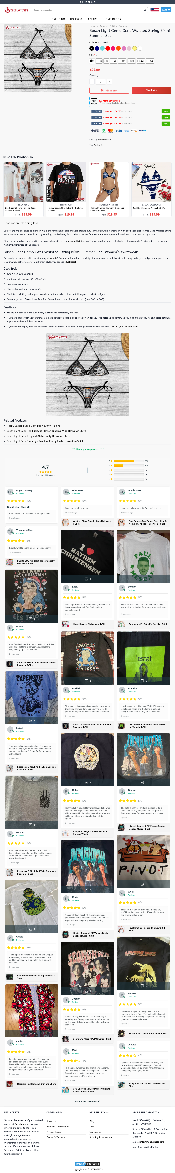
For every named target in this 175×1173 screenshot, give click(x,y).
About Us (51, 1121)
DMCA (92, 1126)
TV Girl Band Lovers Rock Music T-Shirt (148, 1033)
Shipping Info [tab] (29, 223)
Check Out (151, 90)
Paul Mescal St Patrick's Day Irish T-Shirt (148, 624)
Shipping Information (100, 1137)
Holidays (76, 19)
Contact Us (95, 1132)
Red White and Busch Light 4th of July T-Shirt (65, 209)
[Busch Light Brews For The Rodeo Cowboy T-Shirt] (24, 182)
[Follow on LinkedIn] (94, 2)
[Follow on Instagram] (83, 2)
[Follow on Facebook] (80, 2)
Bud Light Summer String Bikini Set (149, 208)
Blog (91, 1121)
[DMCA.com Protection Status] (87, 1163)
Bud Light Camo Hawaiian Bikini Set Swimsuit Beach (107, 209)
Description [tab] (11, 223)
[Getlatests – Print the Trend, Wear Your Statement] (16, 9)
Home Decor (112, 19)
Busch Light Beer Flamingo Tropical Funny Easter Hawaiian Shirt (45, 441)
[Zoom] (7, 88)
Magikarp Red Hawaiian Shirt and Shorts (36, 1084)
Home (92, 26)
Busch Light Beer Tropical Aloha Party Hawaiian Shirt (38, 436)
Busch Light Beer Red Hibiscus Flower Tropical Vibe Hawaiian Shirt (46, 431)
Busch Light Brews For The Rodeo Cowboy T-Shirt (21, 209)
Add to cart (111, 90)
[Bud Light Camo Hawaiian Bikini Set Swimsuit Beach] (109, 182)
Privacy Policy (54, 1132)
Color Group (95, 42)
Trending (58, 19)
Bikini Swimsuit (120, 26)
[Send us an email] (89, 2)
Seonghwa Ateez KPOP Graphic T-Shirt (92, 1039)
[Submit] (145, 9)
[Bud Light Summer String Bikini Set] (152, 182)
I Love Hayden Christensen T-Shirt (89, 624)
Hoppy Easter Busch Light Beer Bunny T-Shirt (33, 426)
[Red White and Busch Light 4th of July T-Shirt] (66, 182)
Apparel (93, 19)
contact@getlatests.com (124, 326)
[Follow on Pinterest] (92, 2)
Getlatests (20, 1124)
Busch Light (98, 144)
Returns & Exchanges (58, 1126)
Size (92, 54)
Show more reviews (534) (87, 1101)
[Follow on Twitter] (86, 2)
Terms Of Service (56, 1137)
